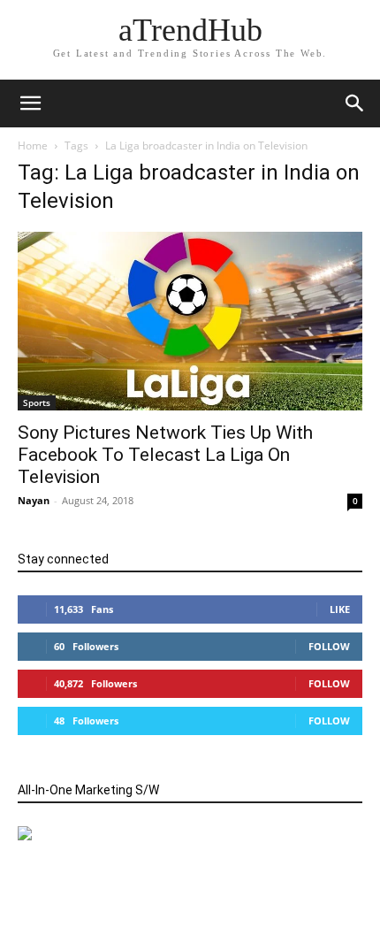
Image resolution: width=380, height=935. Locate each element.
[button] (355, 103)
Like (340, 609)
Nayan (33, 500)
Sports (36, 402)
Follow (329, 646)
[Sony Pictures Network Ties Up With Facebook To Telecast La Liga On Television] (190, 321)
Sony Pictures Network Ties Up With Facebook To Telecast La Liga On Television (165, 454)
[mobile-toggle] (30, 103)
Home (33, 145)
